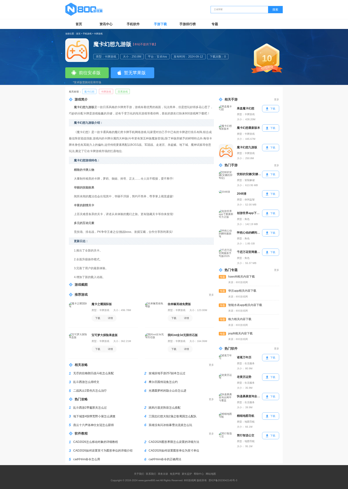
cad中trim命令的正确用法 (165, 459)
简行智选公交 (245, 435)
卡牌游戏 (98, 34)
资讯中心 (106, 24)
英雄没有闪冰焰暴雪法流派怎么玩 (170, 425)
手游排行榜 (187, 24)
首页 (79, 24)
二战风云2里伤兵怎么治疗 (90, 390)
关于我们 (139, 473)
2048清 (241, 193)
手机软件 (133, 24)
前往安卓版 (90, 72)
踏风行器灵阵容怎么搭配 (165, 407)
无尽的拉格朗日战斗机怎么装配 (93, 373)
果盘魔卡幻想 (245, 108)
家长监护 (187, 473)
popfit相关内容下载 (240, 333)
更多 (211, 294)
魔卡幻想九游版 (247, 147)
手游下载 (160, 24)
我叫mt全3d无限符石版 (183, 335)
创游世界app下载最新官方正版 (249, 213)
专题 (215, 24)
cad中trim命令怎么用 (86, 459)
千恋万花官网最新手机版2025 (249, 251)
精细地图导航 (245, 415)
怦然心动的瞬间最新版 (249, 232)
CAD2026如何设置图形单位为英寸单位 (174, 450)
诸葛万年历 (244, 357)
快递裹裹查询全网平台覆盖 (249, 396)
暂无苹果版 (135, 72)
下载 (97, 318)
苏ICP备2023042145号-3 (223, 480)
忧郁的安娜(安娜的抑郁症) (249, 174)
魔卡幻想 (89, 91)
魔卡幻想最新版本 (248, 127)
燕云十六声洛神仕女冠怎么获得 (93, 425)
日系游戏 (123, 91)
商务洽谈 (163, 473)
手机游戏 (87, 34)
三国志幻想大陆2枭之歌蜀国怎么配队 (173, 416)
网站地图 (211, 473)
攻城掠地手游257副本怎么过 (167, 373)
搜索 (275, 9)
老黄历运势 (244, 376)
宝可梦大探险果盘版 (105, 335)
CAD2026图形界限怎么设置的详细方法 (174, 441)
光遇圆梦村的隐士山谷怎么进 (167, 390)
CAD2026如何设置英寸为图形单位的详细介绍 (102, 450)
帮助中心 (199, 473)
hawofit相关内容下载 (241, 276)
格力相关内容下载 (239, 319)
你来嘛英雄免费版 (179, 304)
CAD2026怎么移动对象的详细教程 (95, 441)
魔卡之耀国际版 (102, 304)
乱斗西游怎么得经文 (86, 381)
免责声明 (175, 473)
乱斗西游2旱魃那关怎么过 (90, 407)
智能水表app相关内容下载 (245, 305)
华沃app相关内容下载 (242, 290)
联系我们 (151, 473)
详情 (110, 318)
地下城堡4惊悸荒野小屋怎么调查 (94, 416)
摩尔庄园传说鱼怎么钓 (163, 381)
